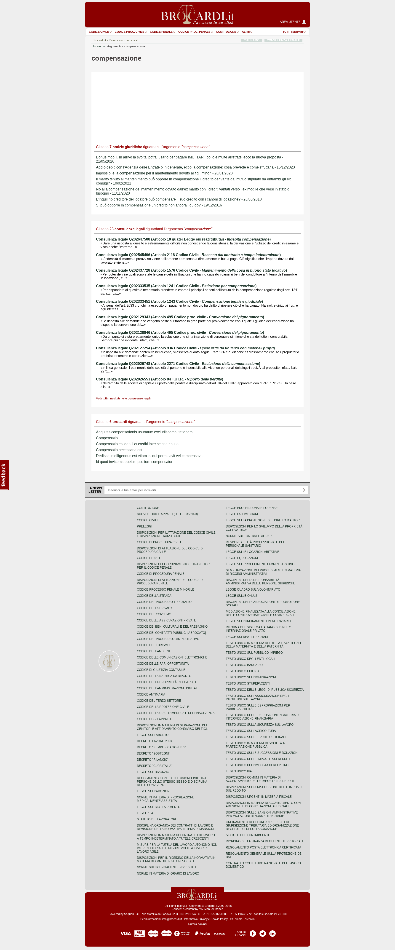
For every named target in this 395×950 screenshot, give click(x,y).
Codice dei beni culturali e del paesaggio (172, 626)
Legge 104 (145, 813)
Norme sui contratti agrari (249, 536)
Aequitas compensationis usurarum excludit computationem (144, 432)
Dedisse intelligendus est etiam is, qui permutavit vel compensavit (149, 456)
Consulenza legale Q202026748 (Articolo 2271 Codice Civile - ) (178, 364)
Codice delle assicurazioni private (166, 620)
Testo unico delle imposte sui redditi (258, 759)
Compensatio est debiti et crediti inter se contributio (137, 444)
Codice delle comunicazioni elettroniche (172, 657)
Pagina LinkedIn (272, 932)
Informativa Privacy (196, 919)
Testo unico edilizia (242, 671)
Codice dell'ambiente (155, 651)
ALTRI (246, 31)
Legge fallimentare (242, 514)
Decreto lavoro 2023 (154, 741)
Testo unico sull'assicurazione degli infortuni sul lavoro (257, 697)
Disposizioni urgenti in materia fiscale (259, 796)
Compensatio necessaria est (119, 450)
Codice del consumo (154, 614)
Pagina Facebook (253, 932)
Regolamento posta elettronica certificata (263, 847)
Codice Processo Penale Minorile (165, 589)
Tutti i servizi (293, 31)
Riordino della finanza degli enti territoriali (264, 841)
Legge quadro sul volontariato (253, 589)
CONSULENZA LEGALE (283, 40)
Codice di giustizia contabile (161, 670)
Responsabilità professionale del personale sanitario (255, 544)
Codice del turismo (153, 645)
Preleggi (144, 526)
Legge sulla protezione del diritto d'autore (264, 520)
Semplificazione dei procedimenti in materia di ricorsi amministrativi (263, 572)
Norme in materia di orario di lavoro (168, 873)
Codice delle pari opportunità (163, 663)
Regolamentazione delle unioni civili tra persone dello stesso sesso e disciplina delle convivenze (172, 781)
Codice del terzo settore (159, 700)
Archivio (250, 919)
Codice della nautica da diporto (164, 676)
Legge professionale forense (252, 508)
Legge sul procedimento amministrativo (260, 564)
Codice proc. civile (129, 31)
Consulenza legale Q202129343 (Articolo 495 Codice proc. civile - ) (180, 317)
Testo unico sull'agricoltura (251, 731)
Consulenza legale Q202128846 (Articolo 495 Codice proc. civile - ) (180, 333)
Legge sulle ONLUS (241, 595)
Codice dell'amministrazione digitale (168, 688)
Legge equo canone (242, 558)
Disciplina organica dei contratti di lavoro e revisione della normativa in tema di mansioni (175, 827)
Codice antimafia (151, 694)
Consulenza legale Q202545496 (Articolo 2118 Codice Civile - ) (188, 255)
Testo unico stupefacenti (248, 683)
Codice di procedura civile (159, 542)
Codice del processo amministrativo (168, 639)
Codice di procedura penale (160, 573)
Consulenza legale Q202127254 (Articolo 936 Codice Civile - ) (185, 348)
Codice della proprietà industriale (167, 682)
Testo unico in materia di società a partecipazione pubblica (255, 744)
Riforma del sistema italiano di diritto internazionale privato (258, 629)
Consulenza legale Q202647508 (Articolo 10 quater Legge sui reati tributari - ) (183, 239)
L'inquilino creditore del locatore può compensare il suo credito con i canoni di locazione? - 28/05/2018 (179, 199)
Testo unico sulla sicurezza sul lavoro (260, 724)
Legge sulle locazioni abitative (252, 552)
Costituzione (226, 31)
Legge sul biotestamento (158, 807)
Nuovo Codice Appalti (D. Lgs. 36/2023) (167, 514)
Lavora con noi (197, 924)
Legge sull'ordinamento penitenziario (258, 621)
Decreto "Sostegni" (153, 753)
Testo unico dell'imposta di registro (257, 765)
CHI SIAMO (251, 40)
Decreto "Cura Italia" (155, 766)
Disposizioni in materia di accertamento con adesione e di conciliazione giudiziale (263, 804)
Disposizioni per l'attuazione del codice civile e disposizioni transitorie (176, 534)
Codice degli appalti (154, 719)
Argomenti (114, 46)
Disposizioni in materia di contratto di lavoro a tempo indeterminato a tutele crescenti (176, 836)
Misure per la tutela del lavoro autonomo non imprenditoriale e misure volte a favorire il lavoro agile (177, 848)
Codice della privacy (154, 608)
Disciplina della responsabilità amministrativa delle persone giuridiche (260, 581)
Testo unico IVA (239, 771)
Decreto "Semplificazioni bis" (162, 747)
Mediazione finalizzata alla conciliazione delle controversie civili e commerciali (261, 613)
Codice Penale (161, 31)
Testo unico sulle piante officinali (256, 737)
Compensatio (107, 438)
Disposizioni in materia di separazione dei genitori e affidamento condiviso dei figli (172, 727)
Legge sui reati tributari (247, 637)
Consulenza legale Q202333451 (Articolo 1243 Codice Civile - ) (179, 301)
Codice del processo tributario (164, 602)
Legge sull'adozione (154, 791)
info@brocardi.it (172, 919)
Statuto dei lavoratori (156, 819)
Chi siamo (236, 919)
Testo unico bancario (244, 665)
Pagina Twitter (262, 932)
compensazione (134, 46)
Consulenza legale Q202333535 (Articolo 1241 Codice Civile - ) (176, 286)
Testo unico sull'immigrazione (251, 677)
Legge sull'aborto (152, 735)
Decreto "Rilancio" (152, 759)
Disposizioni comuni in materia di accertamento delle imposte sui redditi (260, 779)
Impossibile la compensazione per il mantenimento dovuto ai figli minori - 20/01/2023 (164, 173)
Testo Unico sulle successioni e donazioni (262, 753)
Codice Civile (99, 31)
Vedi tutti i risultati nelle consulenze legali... (124, 398)
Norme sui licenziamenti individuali (166, 867)
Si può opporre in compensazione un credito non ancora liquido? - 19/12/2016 (159, 205)
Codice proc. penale (194, 31)
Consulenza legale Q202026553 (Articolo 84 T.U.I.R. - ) (159, 379)
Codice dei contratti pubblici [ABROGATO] (171, 632)
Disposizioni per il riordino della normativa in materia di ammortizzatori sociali (176, 859)
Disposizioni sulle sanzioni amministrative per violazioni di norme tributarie (262, 814)
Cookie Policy (219, 919)
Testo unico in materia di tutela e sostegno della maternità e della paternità (263, 644)
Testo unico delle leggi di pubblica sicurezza (265, 689)
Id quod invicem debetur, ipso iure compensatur (134, 462)
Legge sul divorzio (153, 772)
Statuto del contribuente (248, 835)
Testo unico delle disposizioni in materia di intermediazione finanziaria (262, 716)
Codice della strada (154, 595)
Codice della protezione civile (163, 707)
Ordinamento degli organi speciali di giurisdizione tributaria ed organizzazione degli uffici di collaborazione (262, 825)
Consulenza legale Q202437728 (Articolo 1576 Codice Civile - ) (191, 270)
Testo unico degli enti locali (250, 659)
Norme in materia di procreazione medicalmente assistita (165, 799)
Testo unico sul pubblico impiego (254, 652)
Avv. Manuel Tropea (211, 909)
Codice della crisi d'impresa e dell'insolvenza (176, 713)
